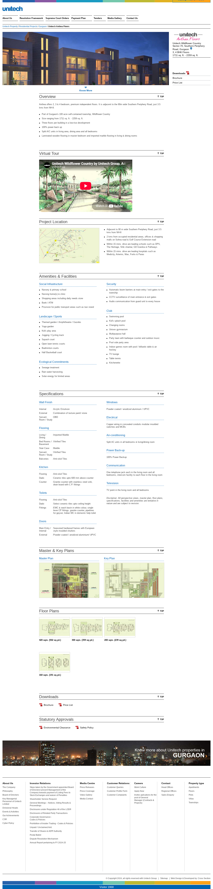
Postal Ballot (35, 835)
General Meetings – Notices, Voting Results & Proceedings (50, 804)
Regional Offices (168, 791)
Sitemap (164, 878)
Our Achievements (10, 815)
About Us (7, 18)
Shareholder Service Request (43, 799)
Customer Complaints (117, 795)
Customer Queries (115, 787)
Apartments (194, 787)
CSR (4, 819)
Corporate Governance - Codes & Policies (41, 818)
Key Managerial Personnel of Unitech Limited (11, 801)
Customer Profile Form (117, 791)
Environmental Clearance (57, 727)
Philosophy (7, 791)
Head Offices (167, 787)
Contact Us (132, 18)
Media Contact (86, 799)
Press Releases (87, 787)
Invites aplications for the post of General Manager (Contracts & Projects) (145, 799)
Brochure (177, 78)
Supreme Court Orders (57, 18)
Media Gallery (114, 18)
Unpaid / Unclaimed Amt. (41, 827)
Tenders (98, 18)
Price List (177, 82)
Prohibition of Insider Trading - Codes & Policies (51, 823)
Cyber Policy (8, 823)
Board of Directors (10, 795)
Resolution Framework (31, 18)
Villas (191, 799)
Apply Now (139, 791)
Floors (191, 791)
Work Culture (140, 787)
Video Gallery (86, 795)
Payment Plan (78, 18)
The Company (8, 787)
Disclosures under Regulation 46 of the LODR (50, 809)
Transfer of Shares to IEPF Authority (46, 831)
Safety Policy (87, 727)
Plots (191, 795)
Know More (85, 90)
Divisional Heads (10, 808)
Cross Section (204, 878)
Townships (193, 802)
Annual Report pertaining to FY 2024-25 (48, 842)
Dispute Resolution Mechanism (44, 839)
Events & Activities (10, 812)
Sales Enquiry (167, 795)
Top (162, 96)
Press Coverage (87, 791)
